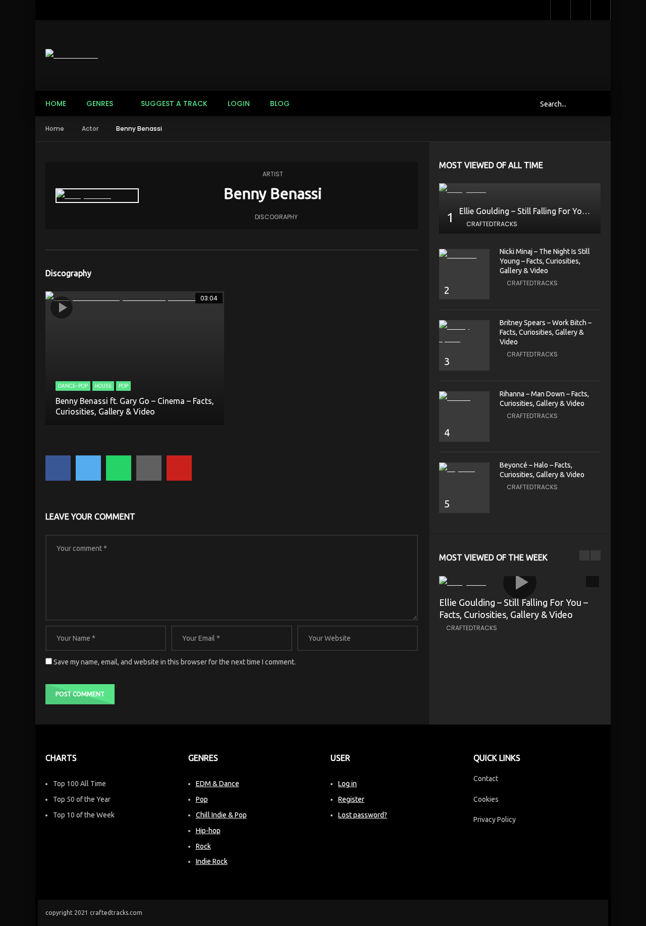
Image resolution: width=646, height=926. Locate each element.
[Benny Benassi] (97, 195)
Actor (90, 128)
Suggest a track (174, 103)
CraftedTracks (491, 224)
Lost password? (362, 815)
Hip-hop (208, 831)
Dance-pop (73, 386)
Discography (276, 217)
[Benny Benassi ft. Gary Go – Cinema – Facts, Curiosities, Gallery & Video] (134, 358)
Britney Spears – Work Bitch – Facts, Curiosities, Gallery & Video (545, 332)
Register (351, 799)
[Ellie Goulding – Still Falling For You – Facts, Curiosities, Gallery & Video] (520, 189)
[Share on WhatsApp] (118, 468)
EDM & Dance (217, 784)
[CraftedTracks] (71, 55)
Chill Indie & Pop (221, 815)
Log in (347, 784)
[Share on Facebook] (58, 468)
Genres (99, 103)
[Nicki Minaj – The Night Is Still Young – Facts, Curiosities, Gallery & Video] (464, 255)
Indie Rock (212, 861)
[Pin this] (179, 468)
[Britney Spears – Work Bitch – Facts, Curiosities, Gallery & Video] (464, 332)
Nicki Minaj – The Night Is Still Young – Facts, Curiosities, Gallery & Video (545, 261)
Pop (123, 386)
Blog (280, 103)
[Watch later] (560, 10)
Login (239, 103)
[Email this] (149, 468)
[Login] (600, 10)
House (103, 386)
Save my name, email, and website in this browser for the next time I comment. (174, 662)
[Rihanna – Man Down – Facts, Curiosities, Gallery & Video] (464, 397)
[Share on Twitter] (88, 468)
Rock (203, 846)
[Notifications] (580, 10)
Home (55, 103)
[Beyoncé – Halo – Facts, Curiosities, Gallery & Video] (464, 468)
